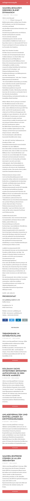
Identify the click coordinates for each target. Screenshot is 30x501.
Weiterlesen (15, 360)
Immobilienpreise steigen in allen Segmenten (12, 458)
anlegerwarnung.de (9, 2)
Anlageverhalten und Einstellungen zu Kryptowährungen (14, 417)
